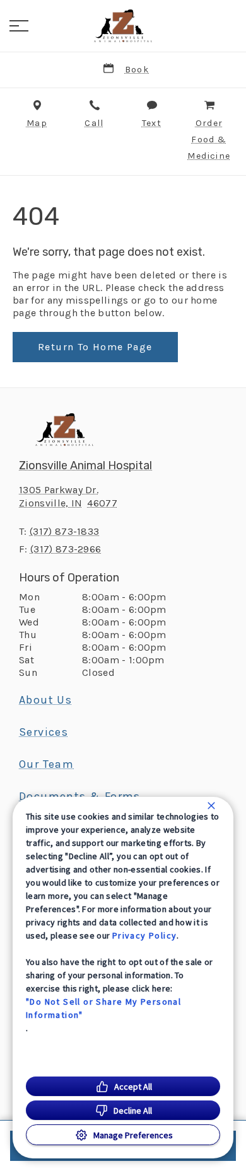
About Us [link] (45, 699)
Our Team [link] (46, 764)
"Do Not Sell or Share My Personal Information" (103, 1008)
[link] (123, 25)
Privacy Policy (144, 935)
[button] (18, 25)
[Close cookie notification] (211, 805)
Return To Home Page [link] (95, 347)
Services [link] (43, 732)
